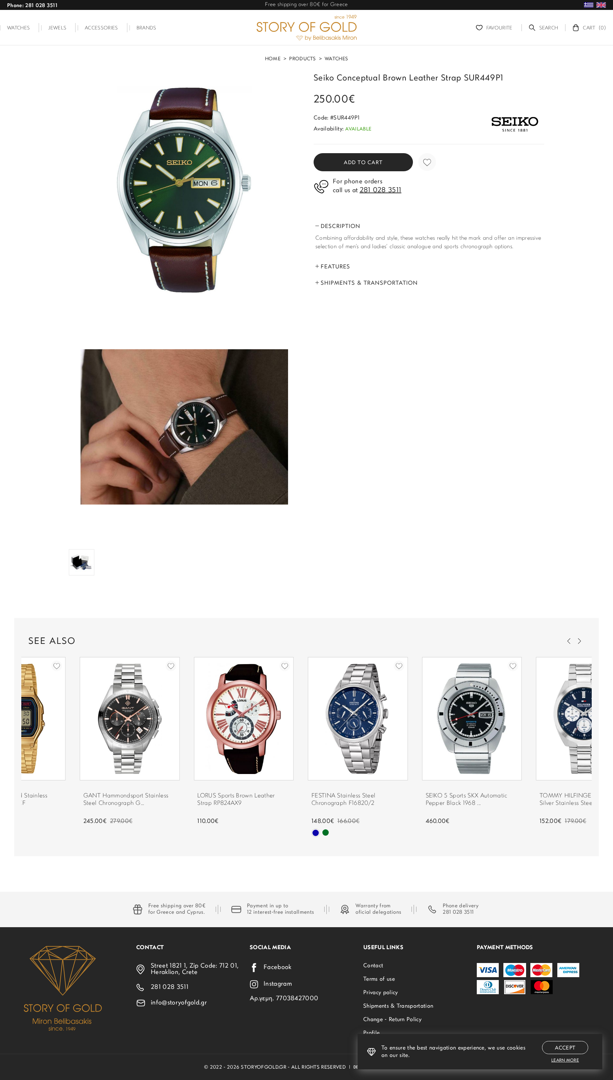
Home (273, 59)
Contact (373, 966)
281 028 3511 (458, 912)
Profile (371, 1033)
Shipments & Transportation (398, 1006)
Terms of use (379, 979)
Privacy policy (380, 993)
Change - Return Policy (392, 1020)
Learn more (565, 1060)
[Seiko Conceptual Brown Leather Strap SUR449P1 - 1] (184, 189)
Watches (336, 59)
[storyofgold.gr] (306, 27)
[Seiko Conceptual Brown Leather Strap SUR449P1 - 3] (81, 562)
